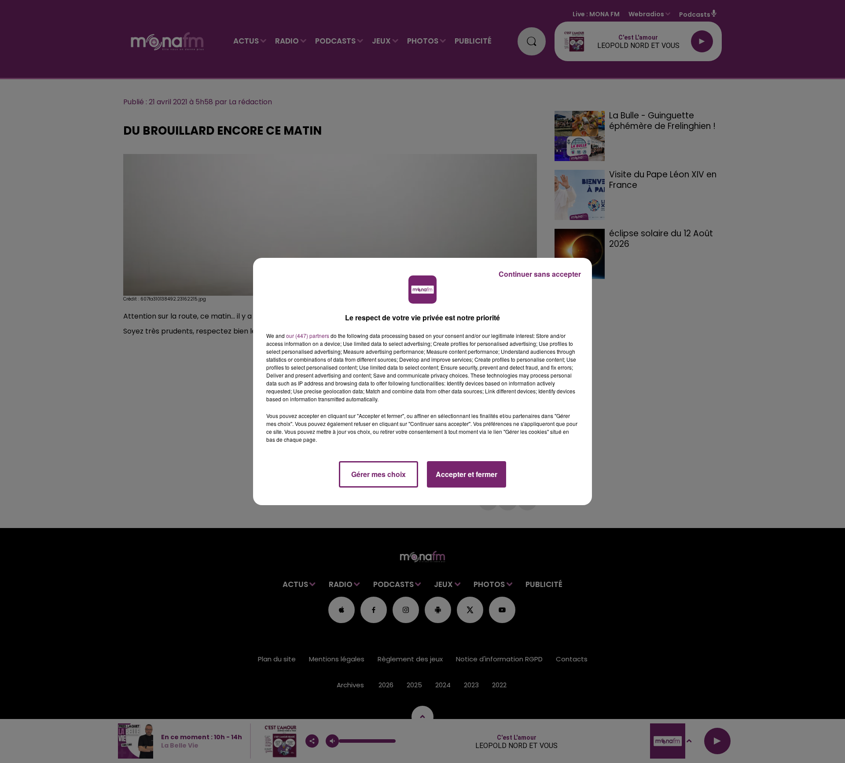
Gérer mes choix (378, 474)
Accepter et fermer (466, 474)
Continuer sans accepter (540, 274)
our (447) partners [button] (307, 335)
